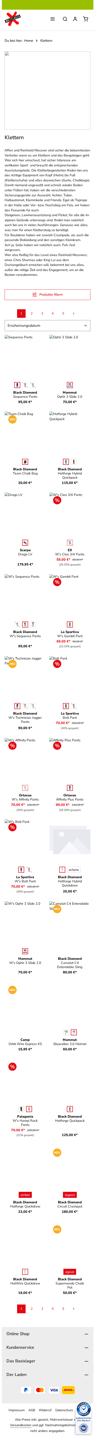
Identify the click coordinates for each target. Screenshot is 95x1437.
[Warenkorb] (85, 19)
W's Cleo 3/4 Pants (69, 552)
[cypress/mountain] (66, 706)
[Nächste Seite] (73, 313)
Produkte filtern (51, 294)
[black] (17, 385)
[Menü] (52, 19)
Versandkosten (20, 1425)
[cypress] (70, 624)
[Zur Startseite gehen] (13, 19)
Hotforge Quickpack (70, 1118)
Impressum (17, 1410)
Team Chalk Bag (25, 471)
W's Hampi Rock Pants (25, 1120)
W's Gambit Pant (70, 634)
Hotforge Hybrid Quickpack (70, 473)
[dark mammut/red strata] (25, 951)
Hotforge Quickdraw (25, 1204)
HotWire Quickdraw (25, 1281)
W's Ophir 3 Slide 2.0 (25, 961)
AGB (31, 1410)
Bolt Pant (70, 715)
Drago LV (25, 552)
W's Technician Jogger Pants (25, 717)
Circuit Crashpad (69, 1204)
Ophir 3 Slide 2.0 (69, 394)
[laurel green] (25, 624)
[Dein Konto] (75, 19)
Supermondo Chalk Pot (70, 1283)
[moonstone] (33, 624)
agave (69, 1271)
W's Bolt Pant (25, 879)
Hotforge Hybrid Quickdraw (70, 881)
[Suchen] (65, 19)
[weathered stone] (29, 1109)
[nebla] (74, 1032)
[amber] (70, 1109)
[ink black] (21, 1109)
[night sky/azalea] (21, 870)
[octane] (25, 462)
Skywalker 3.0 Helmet (69, 1042)
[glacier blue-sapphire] (70, 385)
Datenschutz (64, 1410)
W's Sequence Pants (25, 634)
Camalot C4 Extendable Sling (69, 963)
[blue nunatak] (70, 788)
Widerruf (45, 1410)
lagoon (70, 1195)
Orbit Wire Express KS (25, 1042)
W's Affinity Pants (25, 797)
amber (25, 1195)
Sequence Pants (25, 394)
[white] (25, 543)
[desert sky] (25, 1272)
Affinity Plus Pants (69, 797)
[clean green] (66, 462)
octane (74, 869)
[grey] (66, 1032)
